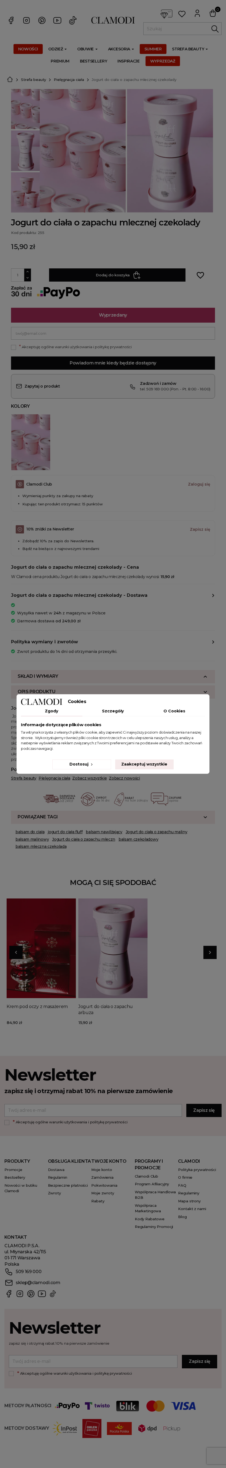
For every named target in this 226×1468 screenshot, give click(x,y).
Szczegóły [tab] (113, 711)
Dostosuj (79, 764)
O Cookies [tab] (174, 711)
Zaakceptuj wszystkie (144, 764)
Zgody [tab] (51, 711)
